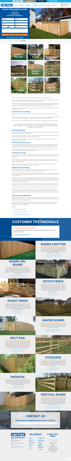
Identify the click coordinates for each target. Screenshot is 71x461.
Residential (21, 5)
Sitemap (21, 447)
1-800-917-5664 (53, 1)
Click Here (21, 37)
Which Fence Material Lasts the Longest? (22, 214)
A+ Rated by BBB (53, 443)
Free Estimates (18, 1)
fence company (14, 104)
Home (12, 40)
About (16, 5)
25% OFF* (41, 1)
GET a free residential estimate (15, 34)
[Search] (56, 5)
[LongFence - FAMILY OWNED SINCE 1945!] (7, 5)
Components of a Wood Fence (20, 212)
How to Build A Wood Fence (20, 209)
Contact (48, 5)
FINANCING (29, 1)
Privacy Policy (17, 447)
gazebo (14, 190)
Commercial (28, 5)
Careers (53, 5)
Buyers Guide (42, 5)
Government (35, 5)
